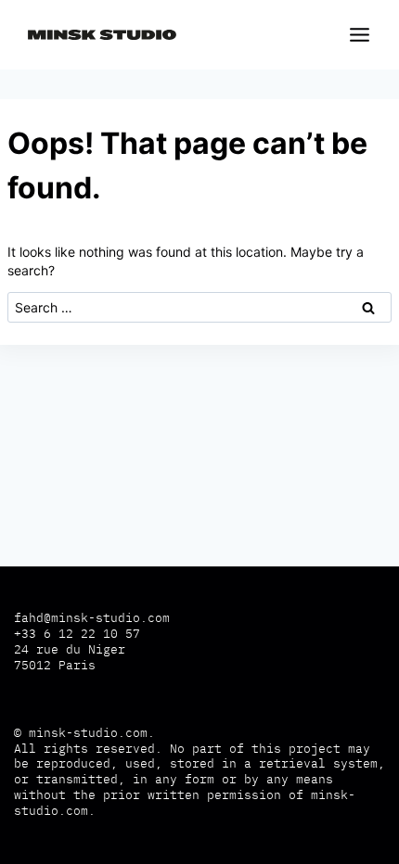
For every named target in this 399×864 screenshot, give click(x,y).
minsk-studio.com (88, 733)
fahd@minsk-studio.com (92, 618)
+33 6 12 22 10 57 (77, 633)
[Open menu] (356, 34)
